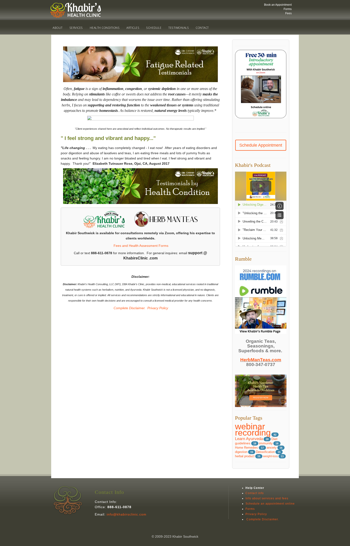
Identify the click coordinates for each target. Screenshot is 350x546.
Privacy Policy (157, 308)
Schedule (153, 28)
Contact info (254, 493)
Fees (288, 13)
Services (76, 28)
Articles (132, 28)
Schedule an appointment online (270, 503)
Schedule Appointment (260, 145)
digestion (241, 452)
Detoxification (265, 452)
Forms (288, 9)
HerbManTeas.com (260, 359)
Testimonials (178, 28)
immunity (266, 443)
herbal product (245, 456)
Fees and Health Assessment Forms (141, 246)
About (58, 28)
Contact (202, 28)
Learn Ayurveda (249, 439)
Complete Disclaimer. (129, 308)
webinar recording (253, 429)
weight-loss (270, 456)
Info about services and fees (266, 498)
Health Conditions (105, 28)
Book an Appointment (278, 4)
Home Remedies (247, 447)
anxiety (272, 447)
